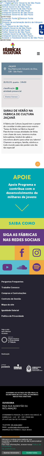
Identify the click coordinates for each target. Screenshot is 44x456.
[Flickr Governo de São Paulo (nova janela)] (25, 3)
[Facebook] (22, 252)
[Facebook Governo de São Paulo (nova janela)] (16, 14)
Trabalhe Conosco (10, 287)
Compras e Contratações (13, 293)
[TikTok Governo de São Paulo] (15, 30)
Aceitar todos (31, 453)
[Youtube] (7, 267)
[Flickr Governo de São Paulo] (14, 26)
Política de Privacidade (12, 316)
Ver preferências (8, 449)
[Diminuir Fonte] (25, 18)
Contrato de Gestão (11, 299)
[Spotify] (36, 267)
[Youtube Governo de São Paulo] (16, 34)
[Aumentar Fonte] (8, 18)
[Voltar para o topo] (37, 164)
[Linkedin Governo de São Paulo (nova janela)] (15, 5)
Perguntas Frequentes (12, 281)
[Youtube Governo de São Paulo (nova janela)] (16, 9)
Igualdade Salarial (10, 310)
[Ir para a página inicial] (12, 54)
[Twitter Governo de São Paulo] (15, 32)
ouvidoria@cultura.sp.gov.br (18, 427)
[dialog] (22, 446)
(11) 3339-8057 (16, 425)
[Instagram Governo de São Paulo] (16, 12)
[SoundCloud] (22, 267)
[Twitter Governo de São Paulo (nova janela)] (15, 10)
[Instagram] (36, 252)
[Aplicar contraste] (5, 20)
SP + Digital (5, 3)
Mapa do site (7, 304)
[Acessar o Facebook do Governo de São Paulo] (21, 38)
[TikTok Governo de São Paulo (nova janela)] (15, 7)
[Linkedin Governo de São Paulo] (15, 28)
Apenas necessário (11, 453)
